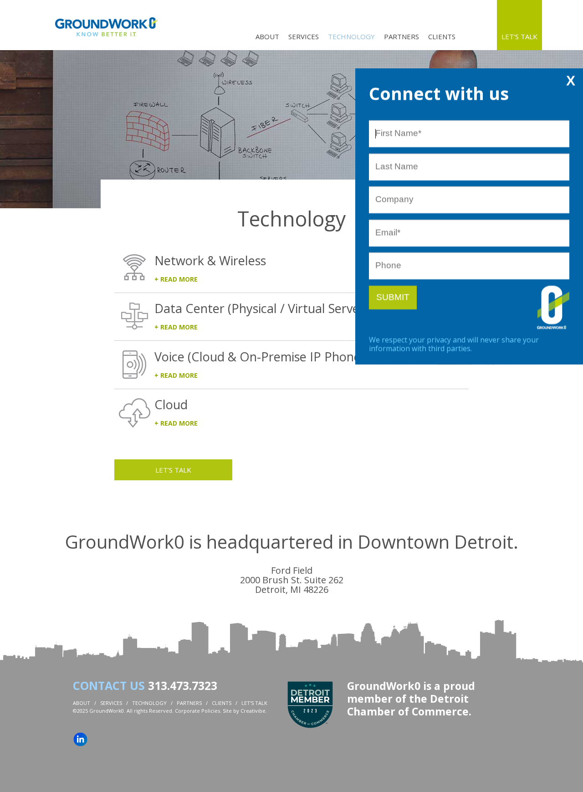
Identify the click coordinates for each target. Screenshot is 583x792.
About (267, 36)
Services (303, 36)
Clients (441, 36)
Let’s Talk (519, 36)
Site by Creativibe (244, 710)
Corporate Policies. (198, 710)
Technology (351, 36)
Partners (401, 36)
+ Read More (176, 279)
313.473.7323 (182, 685)
